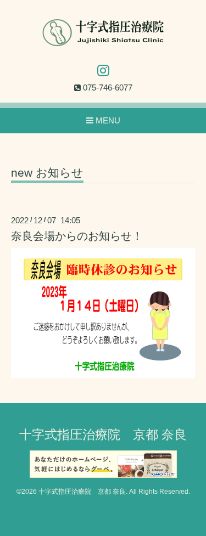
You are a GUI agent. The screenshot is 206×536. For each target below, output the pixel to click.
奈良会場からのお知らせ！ (77, 236)
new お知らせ (47, 173)
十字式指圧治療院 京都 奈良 (103, 435)
